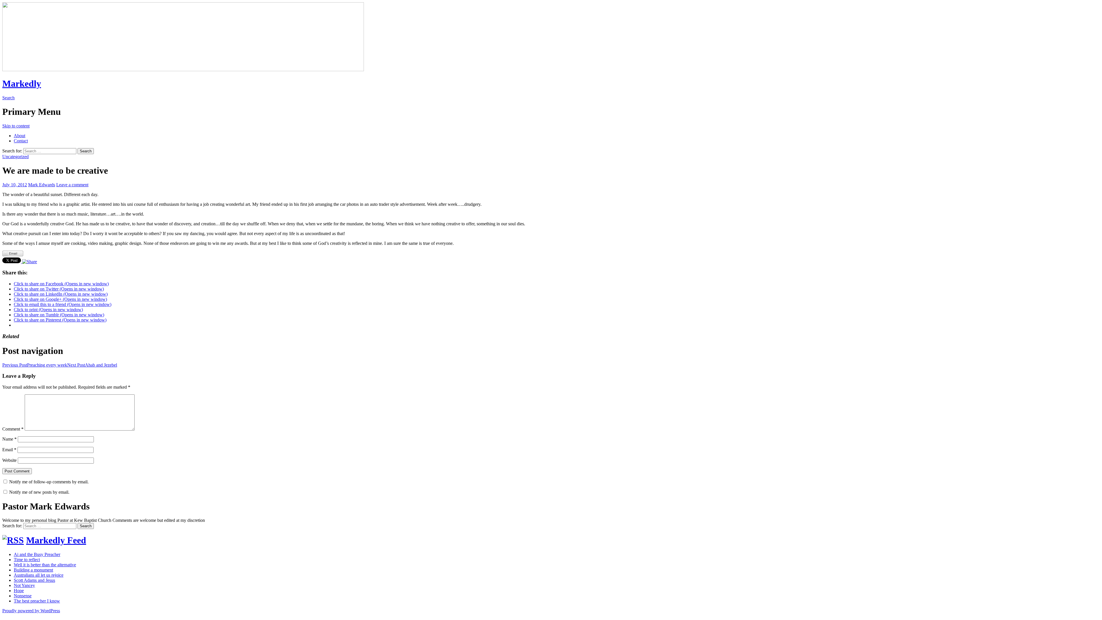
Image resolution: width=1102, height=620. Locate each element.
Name (9, 439)
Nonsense (23, 595)
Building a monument (33, 569)
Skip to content (16, 125)
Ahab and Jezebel (92, 365)
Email (9, 449)
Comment (13, 429)
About (19, 135)
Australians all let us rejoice (38, 575)
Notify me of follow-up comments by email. (49, 481)
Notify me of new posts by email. (39, 492)
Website (9, 460)
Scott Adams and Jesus (34, 580)
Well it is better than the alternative (45, 564)
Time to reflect (27, 559)
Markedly (21, 83)
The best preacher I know (37, 600)
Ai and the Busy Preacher (37, 554)
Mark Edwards (41, 184)
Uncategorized (15, 156)
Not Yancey (24, 585)
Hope (19, 590)
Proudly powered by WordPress (31, 610)
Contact (21, 140)
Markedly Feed (56, 540)
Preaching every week (34, 365)
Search (8, 97)
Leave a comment (72, 184)
